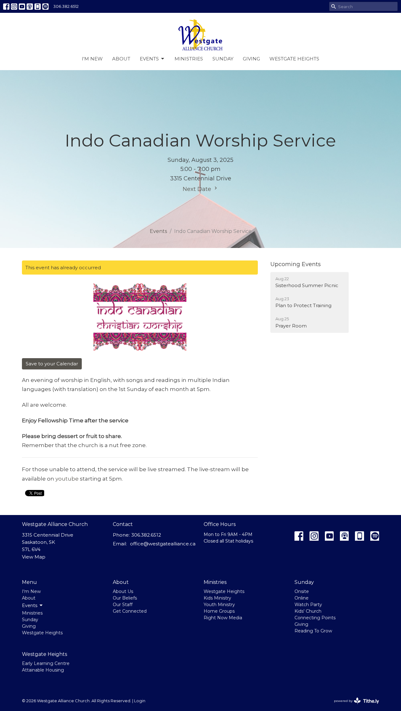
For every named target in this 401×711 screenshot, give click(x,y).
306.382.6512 (66, 6)
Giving (251, 59)
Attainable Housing (43, 670)
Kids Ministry (217, 598)
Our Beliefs (125, 598)
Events (149, 59)
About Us (123, 591)
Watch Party (308, 604)
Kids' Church (307, 611)
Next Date (198, 189)
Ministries (188, 59)
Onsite (301, 591)
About (121, 59)
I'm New (92, 59)
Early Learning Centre (46, 663)
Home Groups (219, 611)
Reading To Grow (313, 631)
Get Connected (130, 611)
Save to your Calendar (52, 364)
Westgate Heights (294, 59)
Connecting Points (315, 618)
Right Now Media (223, 618)
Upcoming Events (295, 264)
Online (301, 598)
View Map (33, 557)
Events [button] (29, 605)
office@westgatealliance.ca (162, 544)
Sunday (222, 59)
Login (139, 700)
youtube (67, 479)
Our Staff (123, 604)
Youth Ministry (219, 604)
